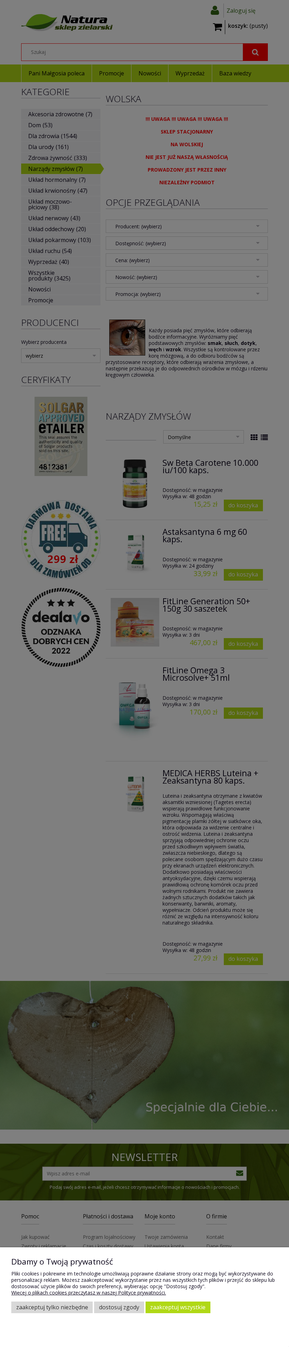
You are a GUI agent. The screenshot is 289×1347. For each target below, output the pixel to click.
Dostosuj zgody (119, 1307)
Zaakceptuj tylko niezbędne (52, 1307)
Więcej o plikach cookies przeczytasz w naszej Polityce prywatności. (88, 1292)
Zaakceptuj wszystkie (177, 1307)
